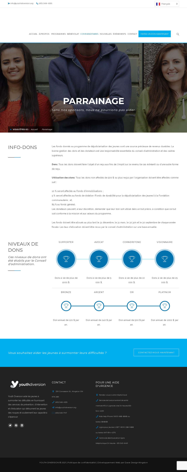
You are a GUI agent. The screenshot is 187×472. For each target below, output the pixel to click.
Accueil (34, 129)
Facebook (16, 425)
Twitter (10, 425)
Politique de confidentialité (82, 462)
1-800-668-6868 (120, 416)
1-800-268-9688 (127, 427)
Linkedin (22, 425)
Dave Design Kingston (136, 462)
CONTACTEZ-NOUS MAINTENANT (156, 352)
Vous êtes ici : (21, 129)
